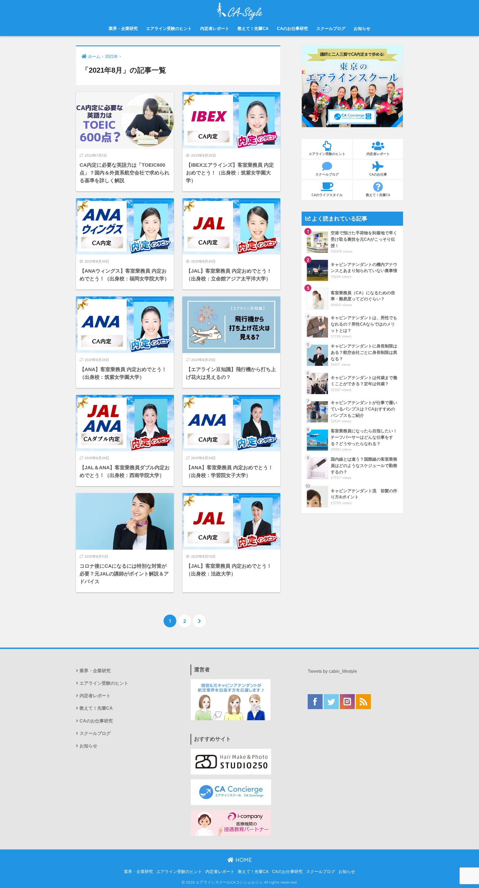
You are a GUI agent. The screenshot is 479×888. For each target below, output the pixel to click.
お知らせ (362, 28)
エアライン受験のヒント (169, 28)
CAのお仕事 (378, 174)
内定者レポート (214, 28)
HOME (243, 859)
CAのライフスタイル (327, 195)
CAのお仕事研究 (292, 28)
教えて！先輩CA (253, 28)
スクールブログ (330, 28)
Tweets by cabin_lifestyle (332, 671)
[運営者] (230, 699)
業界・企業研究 (123, 28)
